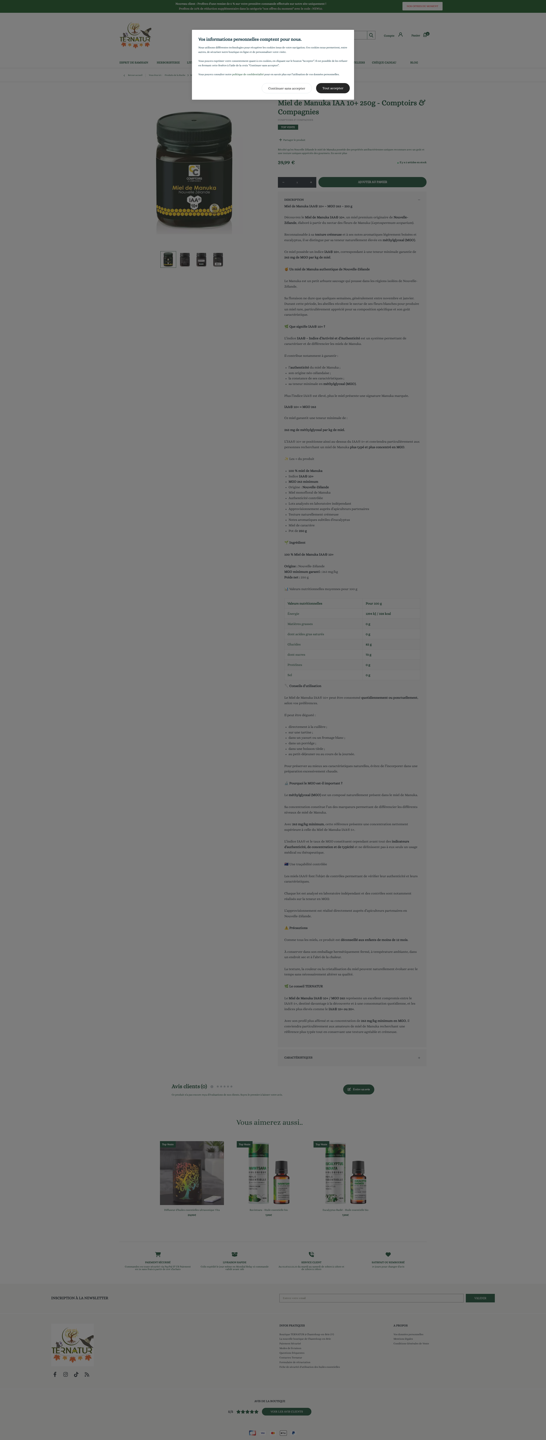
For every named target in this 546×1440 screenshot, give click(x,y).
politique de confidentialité (248, 74)
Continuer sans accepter (286, 88)
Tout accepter (332, 88)
